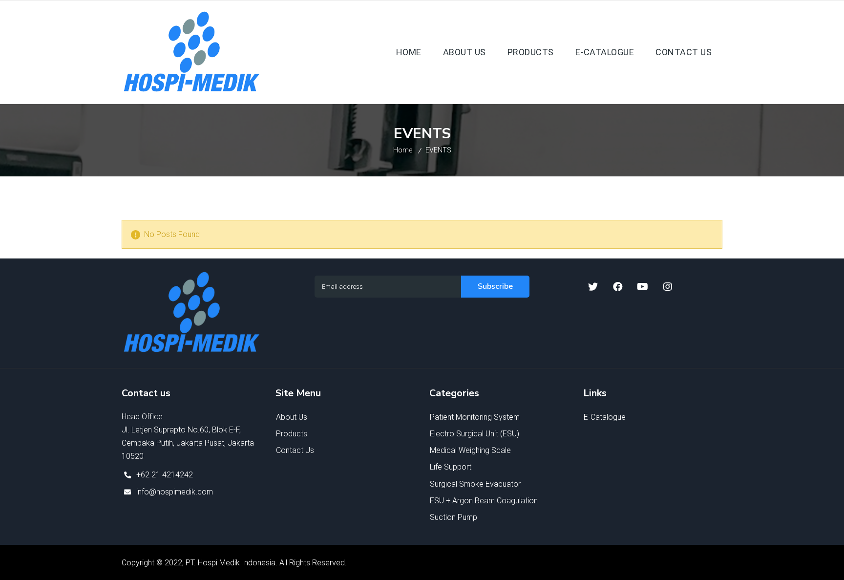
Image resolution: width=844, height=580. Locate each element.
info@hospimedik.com (174, 491)
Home (402, 150)
